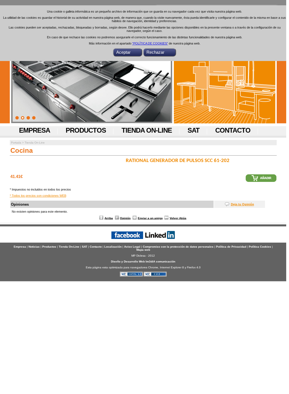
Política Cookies (260, 246)
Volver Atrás (178, 217)
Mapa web (143, 249)
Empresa (34, 130)
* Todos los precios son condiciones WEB (38, 195)
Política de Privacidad (231, 246)
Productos (86, 130)
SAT (194, 130)
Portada (16, 142)
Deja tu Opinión (242, 204)
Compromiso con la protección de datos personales (178, 246)
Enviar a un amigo (150, 217)
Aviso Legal (132, 246)
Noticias (34, 246)
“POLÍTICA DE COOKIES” (150, 43)
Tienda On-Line (147, 130)
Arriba (109, 217)
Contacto (232, 130)
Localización (113, 246)
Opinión (125, 217)
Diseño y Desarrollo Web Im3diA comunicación (143, 261)
